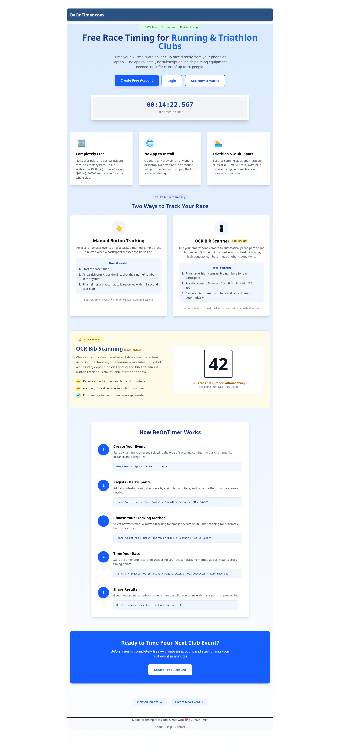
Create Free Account (137, 80)
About (159, 727)
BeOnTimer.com (87, 15)
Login (172, 81)
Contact (180, 727)
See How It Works (205, 81)
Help (169, 727)
